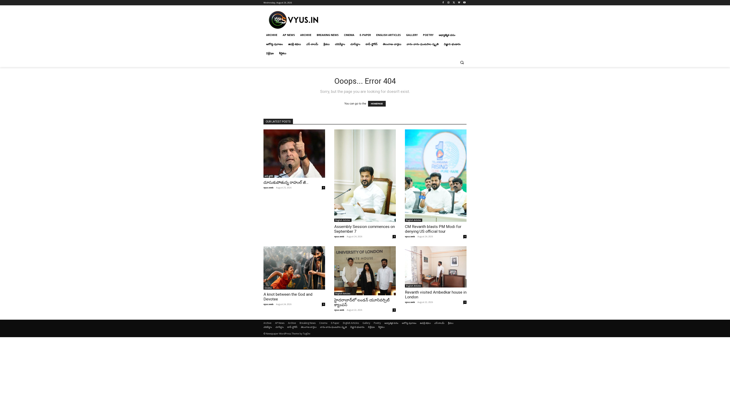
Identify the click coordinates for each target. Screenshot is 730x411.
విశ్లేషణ (371, 327)
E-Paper (335, 323)
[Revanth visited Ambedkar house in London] (436, 267)
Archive (267, 323)
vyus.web (268, 187)
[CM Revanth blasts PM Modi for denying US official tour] (436, 175)
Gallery (366, 323)
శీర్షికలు (381, 327)
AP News (279, 323)
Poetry (377, 323)
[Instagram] (448, 3)
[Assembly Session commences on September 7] (365, 175)
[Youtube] (464, 3)
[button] (462, 62)
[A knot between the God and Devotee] (294, 268)
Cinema (268, 288)
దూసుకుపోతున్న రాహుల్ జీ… (285, 182)
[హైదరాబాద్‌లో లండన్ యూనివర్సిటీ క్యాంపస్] (365, 270)
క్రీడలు (450, 323)
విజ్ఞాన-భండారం (357, 327)
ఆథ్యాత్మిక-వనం (391, 323)
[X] (454, 3)
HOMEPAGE (377, 103)
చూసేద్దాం (279, 327)
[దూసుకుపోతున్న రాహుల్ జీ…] (294, 153)
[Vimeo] (459, 3)
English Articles (342, 220)
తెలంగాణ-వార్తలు (309, 327)
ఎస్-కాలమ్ (439, 323)
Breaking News (308, 323)
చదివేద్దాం (267, 327)
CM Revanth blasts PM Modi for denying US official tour (433, 229)
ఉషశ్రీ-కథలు (425, 323)
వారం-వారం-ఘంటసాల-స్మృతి (333, 327)
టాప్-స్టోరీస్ (269, 176)
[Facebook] (443, 3)
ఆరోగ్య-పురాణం (409, 323)
